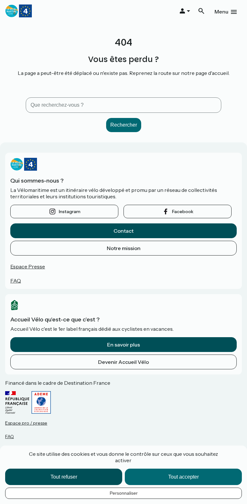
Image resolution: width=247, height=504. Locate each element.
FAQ (15, 280)
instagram (69, 211)
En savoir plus (123, 344)
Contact (123, 231)
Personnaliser (124, 493)
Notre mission (124, 248)
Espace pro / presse (26, 423)
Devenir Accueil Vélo (123, 362)
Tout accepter (183, 477)
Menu (221, 11)
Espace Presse (27, 266)
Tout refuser (63, 477)
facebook (182, 211)
